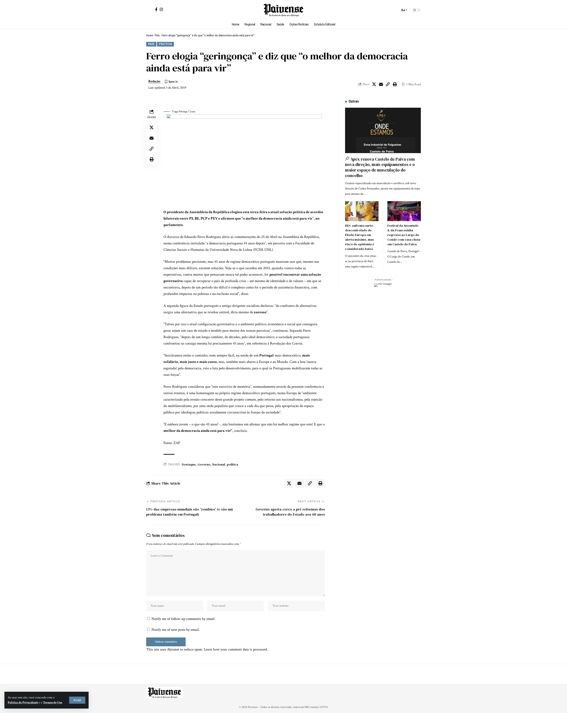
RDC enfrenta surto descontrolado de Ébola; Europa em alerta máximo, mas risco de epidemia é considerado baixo (359, 237)
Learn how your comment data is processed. (236, 649)
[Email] (381, 84)
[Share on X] (374, 84)
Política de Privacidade (23, 703)
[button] (77, 700)
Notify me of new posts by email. (175, 629)
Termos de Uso (52, 703)
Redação (154, 81)
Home (149, 35)
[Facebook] (156, 9)
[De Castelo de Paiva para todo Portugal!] (283, 10)
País (157, 35)
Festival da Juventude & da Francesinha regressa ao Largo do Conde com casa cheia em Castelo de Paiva (403, 234)
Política (165, 44)
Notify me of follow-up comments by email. (183, 618)
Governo (204, 464)
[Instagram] (161, 9)
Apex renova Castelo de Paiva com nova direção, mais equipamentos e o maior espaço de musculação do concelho (380, 167)
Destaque (189, 464)
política (232, 464)
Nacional (218, 464)
